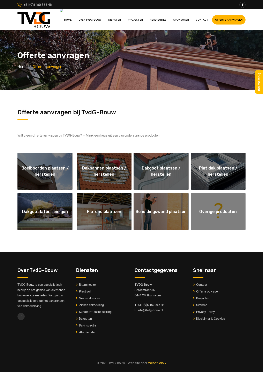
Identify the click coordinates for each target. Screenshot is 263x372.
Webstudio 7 (157, 363)
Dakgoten (85, 319)
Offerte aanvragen (228, 19)
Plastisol (85, 291)
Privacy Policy (205, 312)
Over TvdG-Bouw (89, 19)
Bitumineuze (87, 285)
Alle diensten (87, 332)
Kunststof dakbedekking (95, 312)
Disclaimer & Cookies (210, 319)
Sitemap (201, 305)
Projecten (135, 19)
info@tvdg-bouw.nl (150, 310)
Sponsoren (181, 19)
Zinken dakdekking (91, 305)
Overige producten (218, 211)
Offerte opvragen (207, 291)
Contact (202, 19)
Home (68, 19)
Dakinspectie (87, 325)
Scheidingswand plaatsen (161, 211)
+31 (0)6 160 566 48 (150, 305)
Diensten (114, 19)
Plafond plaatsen (104, 211)
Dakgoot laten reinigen (45, 211)
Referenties (158, 19)
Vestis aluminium (90, 298)
